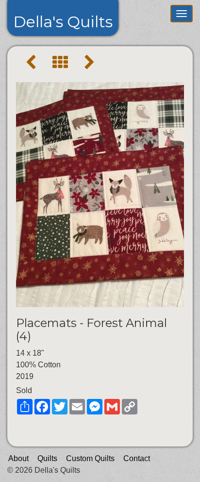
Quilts (47, 458)
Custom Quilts (90, 458)
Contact (136, 458)
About (18, 458)
